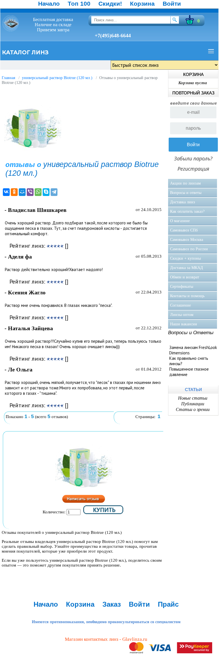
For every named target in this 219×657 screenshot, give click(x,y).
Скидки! (110, 3)
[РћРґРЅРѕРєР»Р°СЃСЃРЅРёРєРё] (14, 192)
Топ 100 (79, 3)
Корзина (142, 3)
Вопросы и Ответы (191, 332)
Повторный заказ (193, 92)
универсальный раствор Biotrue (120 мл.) (57, 78)
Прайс (168, 604)
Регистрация (193, 168)
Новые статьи (192, 398)
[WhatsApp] (38, 192)
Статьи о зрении (193, 409)
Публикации (192, 403)
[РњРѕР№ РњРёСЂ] (22, 192)
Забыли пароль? (193, 158)
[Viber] (30, 192)
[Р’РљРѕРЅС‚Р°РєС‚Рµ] (6, 192)
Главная (8, 78)
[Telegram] (54, 192)
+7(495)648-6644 (113, 35)
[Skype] (46, 192)
